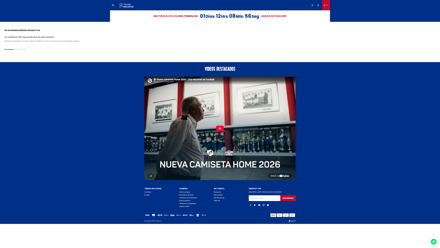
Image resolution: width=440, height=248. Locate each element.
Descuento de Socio (186, 195)
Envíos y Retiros (184, 201)
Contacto (147, 192)
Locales (147, 195)
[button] (312, 5)
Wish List (217, 201)
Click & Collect (184, 206)
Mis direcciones (219, 198)
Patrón (21, 49)
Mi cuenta (217, 192)
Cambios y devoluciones (188, 198)
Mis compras (218, 195)
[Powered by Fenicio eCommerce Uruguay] (292, 221)
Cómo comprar (184, 192)
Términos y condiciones (187, 203)
